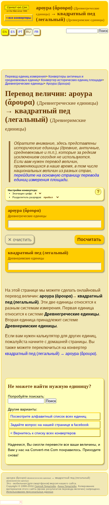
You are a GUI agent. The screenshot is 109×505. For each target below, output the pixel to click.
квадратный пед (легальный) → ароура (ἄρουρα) (50, 353)
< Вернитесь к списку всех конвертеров (43, 433)
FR (36, 32)
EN (5, 32)
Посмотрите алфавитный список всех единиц (48, 416)
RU (28, 32)
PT (20, 32)
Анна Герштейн (67, 486)
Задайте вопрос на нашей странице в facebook (49, 425)
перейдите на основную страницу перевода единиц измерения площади (56, 177)
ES (13, 32)
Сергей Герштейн (45, 486)
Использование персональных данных (29, 491)
